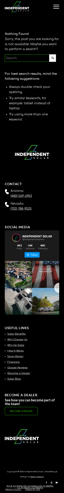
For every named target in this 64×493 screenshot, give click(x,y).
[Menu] (54, 7)
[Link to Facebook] (46, 482)
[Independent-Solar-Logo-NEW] (26, 7)
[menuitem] (54, 7)
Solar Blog (14, 379)
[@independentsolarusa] (16, 237)
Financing (13, 362)
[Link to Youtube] (56, 482)
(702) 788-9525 (21, 208)
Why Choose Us (17, 339)
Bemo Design (37, 477)
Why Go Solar (15, 345)
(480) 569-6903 (21, 196)
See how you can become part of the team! (30, 402)
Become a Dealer (18, 373)
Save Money (15, 356)
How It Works (15, 350)
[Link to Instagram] (51, 482)
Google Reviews (17, 367)
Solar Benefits (16, 334)
